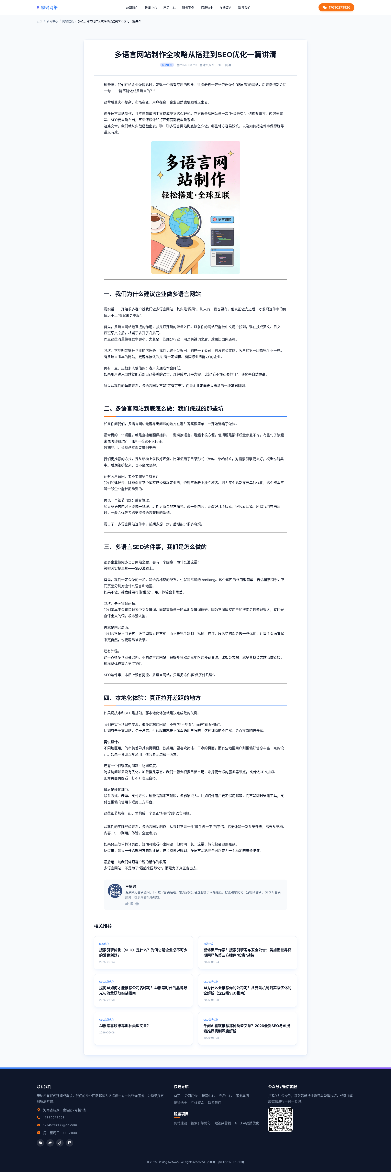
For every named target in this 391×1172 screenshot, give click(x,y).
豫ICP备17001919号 (231, 1162)
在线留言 (226, 8)
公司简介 (132, 8)
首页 (39, 21)
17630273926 (339, 7)
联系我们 (244, 8)
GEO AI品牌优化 (247, 1123)
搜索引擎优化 (201, 1123)
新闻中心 (151, 8)
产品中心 (169, 8)
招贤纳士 (207, 8)
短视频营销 (223, 1123)
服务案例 (188, 8)
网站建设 (68, 21)
